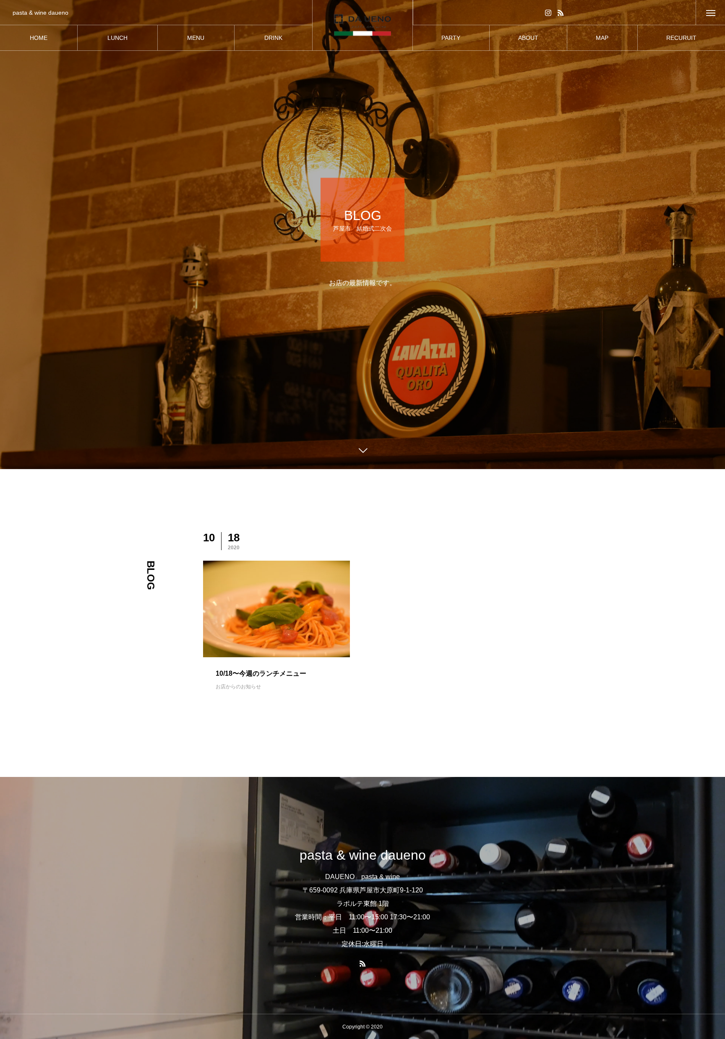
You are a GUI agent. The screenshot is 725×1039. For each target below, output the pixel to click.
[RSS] (561, 12)
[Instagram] (548, 12)
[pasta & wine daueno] (362, 25)
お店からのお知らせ (238, 687)
